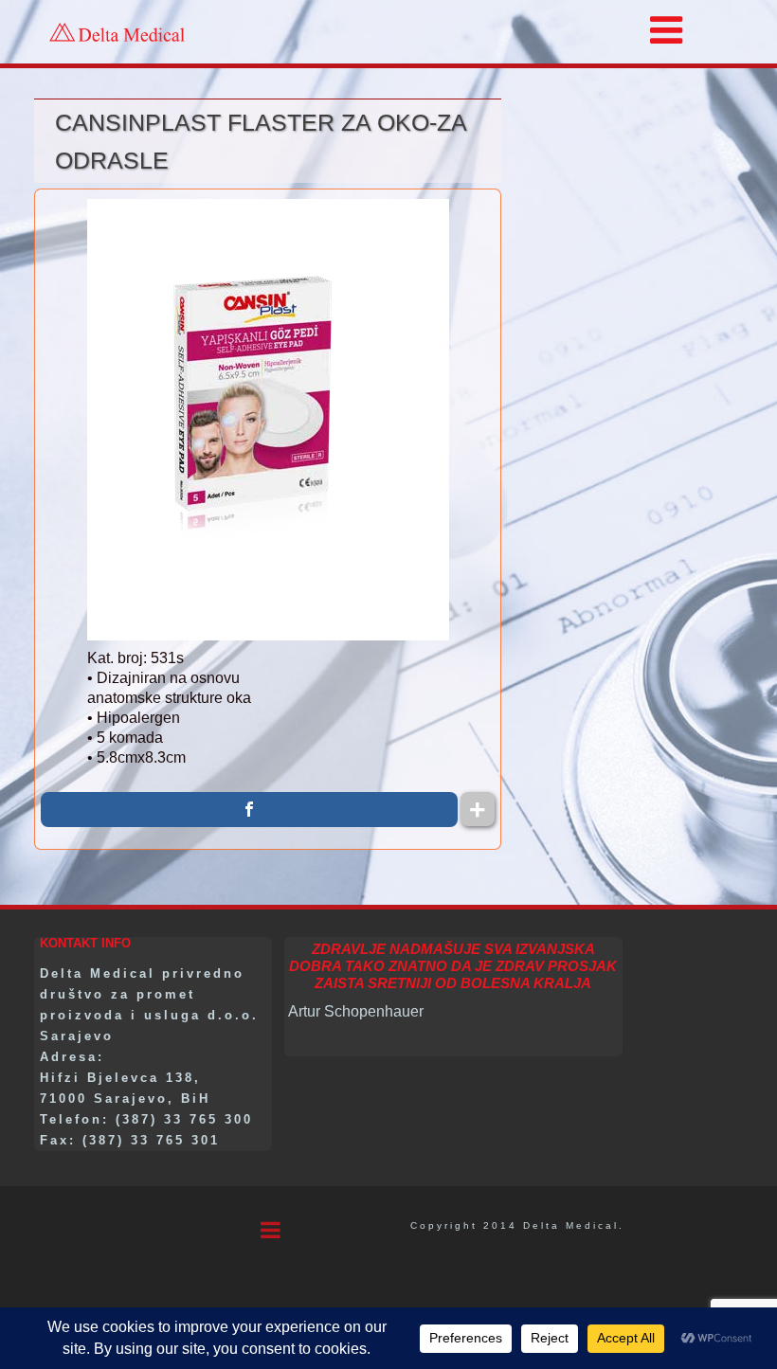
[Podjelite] (249, 809)
